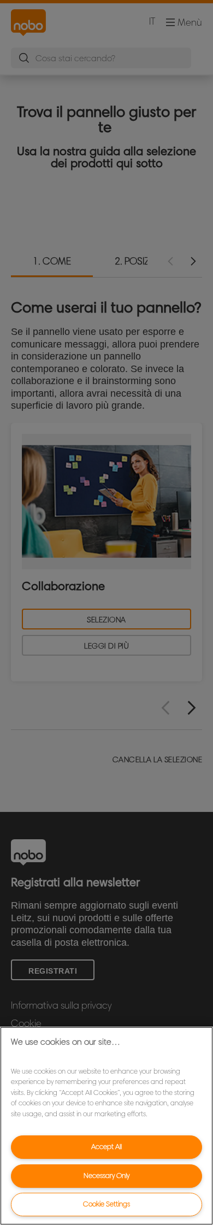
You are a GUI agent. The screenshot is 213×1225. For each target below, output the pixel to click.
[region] (106, 1126)
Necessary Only (106, 1175)
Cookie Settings (106, 1204)
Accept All (106, 1146)
